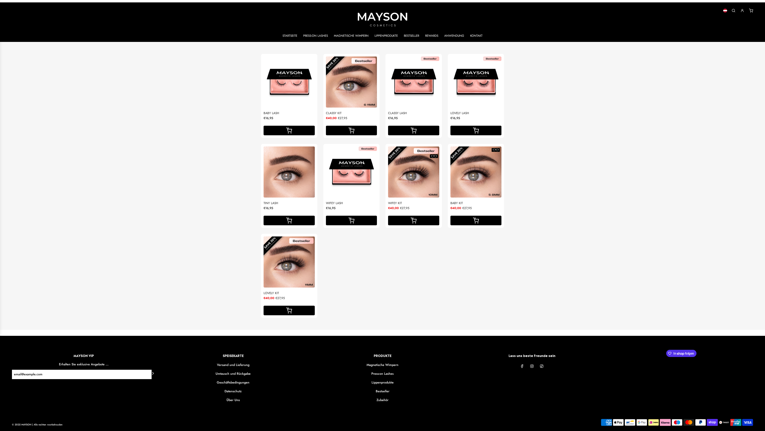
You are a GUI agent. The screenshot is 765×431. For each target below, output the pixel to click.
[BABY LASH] (289, 82)
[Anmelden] (742, 10)
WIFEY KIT (395, 203)
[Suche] (733, 10)
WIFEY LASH (334, 203)
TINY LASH (271, 203)
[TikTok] (541, 366)
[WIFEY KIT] (413, 172)
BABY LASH (271, 113)
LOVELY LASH (459, 113)
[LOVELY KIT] (289, 262)
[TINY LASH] (289, 172)
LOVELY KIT (271, 293)
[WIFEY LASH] (351, 172)
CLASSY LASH (397, 113)
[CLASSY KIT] (351, 82)
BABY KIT (456, 203)
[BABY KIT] (476, 172)
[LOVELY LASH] (476, 82)
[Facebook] (522, 366)
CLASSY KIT (333, 113)
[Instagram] (532, 366)
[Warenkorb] (751, 10)
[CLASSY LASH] (413, 82)
